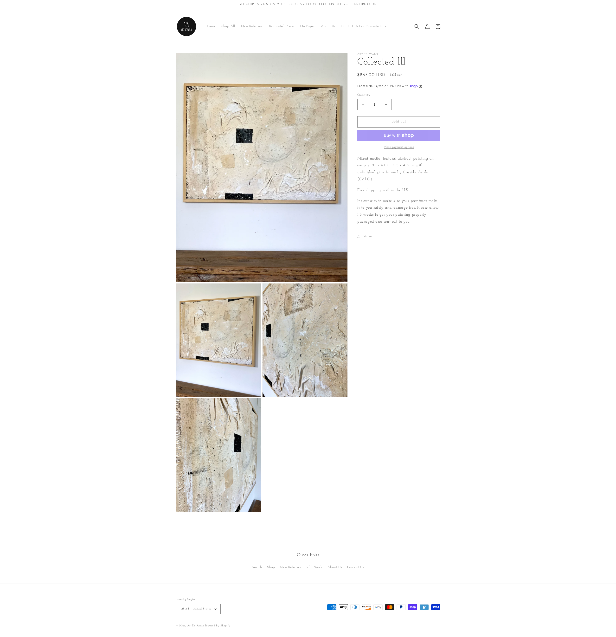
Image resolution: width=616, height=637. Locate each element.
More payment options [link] (399, 147)
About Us (334, 567)
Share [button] (367, 236)
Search (257, 567)
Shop (271, 567)
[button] (416, 26)
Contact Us (355, 567)
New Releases (290, 567)
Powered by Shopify (218, 625)
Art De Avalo (195, 625)
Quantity (363, 95)
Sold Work (314, 567)
